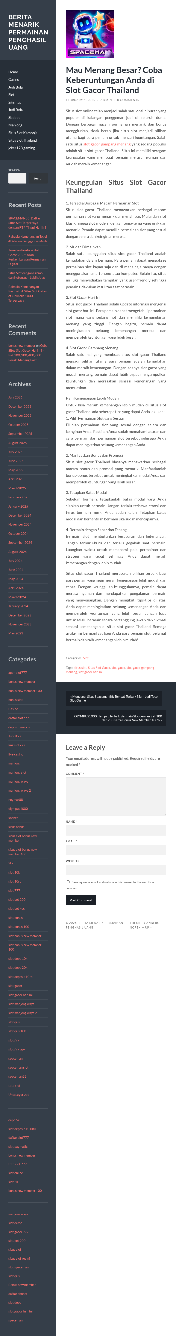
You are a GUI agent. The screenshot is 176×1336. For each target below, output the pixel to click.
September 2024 (20, 542)
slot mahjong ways (21, 1004)
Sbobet (14, 117)
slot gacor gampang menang (106, 144)
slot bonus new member (24, 936)
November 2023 (20, 624)
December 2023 (19, 615)
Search (14, 170)
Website (72, 861)
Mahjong (15, 125)
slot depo (14, 1302)
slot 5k (13, 1182)
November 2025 (20, 415)
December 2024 (19, 515)
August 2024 (17, 552)
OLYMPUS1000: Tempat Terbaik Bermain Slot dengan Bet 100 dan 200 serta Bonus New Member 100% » (118, 718)
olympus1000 (18, 808)
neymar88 (15, 799)
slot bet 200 (17, 899)
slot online (15, 1173)
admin (106, 100)
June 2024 (15, 570)
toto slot (14, 1085)
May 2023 (15, 633)
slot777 (14, 1040)
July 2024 (15, 561)
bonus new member (21, 345)
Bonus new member (22, 1285)
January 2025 (18, 506)
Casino (13, 79)
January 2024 (18, 606)
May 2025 (15, 470)
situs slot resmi (19, 1258)
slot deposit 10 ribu (22, 1129)
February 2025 (18, 497)
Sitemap (14, 102)
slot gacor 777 (18, 1232)
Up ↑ (148, 927)
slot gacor (15, 986)
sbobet (13, 818)
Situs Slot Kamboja (23, 132)
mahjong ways (18, 781)
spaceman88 (17, 1076)
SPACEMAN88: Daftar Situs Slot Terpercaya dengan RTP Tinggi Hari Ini (27, 222)
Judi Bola (15, 87)
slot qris (14, 1022)
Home (13, 72)
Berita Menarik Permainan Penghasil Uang (28, 32)
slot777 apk (16, 1049)
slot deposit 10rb (20, 977)
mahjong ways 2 (19, 790)
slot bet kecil (17, 908)
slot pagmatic (17, 1146)
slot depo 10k (17, 958)
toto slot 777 (17, 1164)
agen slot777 (17, 672)
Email (71, 841)
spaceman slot (18, 1067)
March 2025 (17, 488)
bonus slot (15, 700)
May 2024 (15, 579)
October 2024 (18, 533)
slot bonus (15, 918)
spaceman (15, 1058)
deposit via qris (19, 727)
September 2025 (20, 433)
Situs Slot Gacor (99, 667)
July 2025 (15, 452)
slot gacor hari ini (20, 995)
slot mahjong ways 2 (22, 1013)
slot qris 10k (17, 1031)
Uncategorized (18, 1094)
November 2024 (20, 524)
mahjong (14, 763)
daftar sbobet (17, 1294)
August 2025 (17, 443)
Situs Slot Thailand (22, 140)
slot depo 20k (17, 967)
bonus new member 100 (25, 691)
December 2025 (19, 406)
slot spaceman (18, 1267)
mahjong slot (17, 772)
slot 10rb (14, 881)
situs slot (14, 1249)
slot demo (15, 1223)
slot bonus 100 (18, 927)
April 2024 (16, 588)
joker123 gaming (21, 148)
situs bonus (16, 827)
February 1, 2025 (80, 100)
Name (71, 821)
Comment (75, 773)
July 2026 (15, 397)
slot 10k (14, 872)
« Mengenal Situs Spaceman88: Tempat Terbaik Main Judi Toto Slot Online (114, 698)
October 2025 (18, 425)
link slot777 (16, 745)
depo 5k (14, 1120)
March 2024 (17, 597)
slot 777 (14, 890)
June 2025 (15, 461)
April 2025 (16, 479)
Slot (11, 94)
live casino (15, 754)
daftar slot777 (18, 718)
